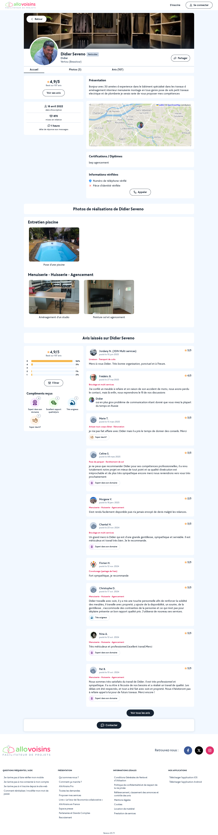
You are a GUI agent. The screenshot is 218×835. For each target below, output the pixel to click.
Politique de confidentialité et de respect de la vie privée (135, 786)
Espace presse (66, 808)
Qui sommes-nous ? (69, 777)
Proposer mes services (70, 795)
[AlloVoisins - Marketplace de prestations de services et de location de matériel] (20, 7)
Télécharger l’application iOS (183, 777)
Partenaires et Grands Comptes (74, 813)
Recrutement (65, 817)
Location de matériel (124, 808)
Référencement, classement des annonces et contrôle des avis (136, 794)
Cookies (118, 804)
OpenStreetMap (173, 105)
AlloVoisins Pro (66, 786)
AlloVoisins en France (69, 804)
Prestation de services (125, 813)
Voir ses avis (54, 93)
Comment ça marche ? (70, 781)
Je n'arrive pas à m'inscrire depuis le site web (25, 786)
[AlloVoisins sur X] (199, 750)
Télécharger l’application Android (185, 781)
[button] (140, 125)
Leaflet (161, 105)
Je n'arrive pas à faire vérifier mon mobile (24, 777)
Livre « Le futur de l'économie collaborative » (81, 799)
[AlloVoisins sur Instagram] (210, 750)
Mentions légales (122, 799)
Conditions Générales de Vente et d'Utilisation (130, 779)
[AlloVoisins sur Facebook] (188, 750)
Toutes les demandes (69, 790)
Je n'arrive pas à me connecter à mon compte (26, 781)
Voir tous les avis (140, 713)
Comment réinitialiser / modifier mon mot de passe (26, 792)
